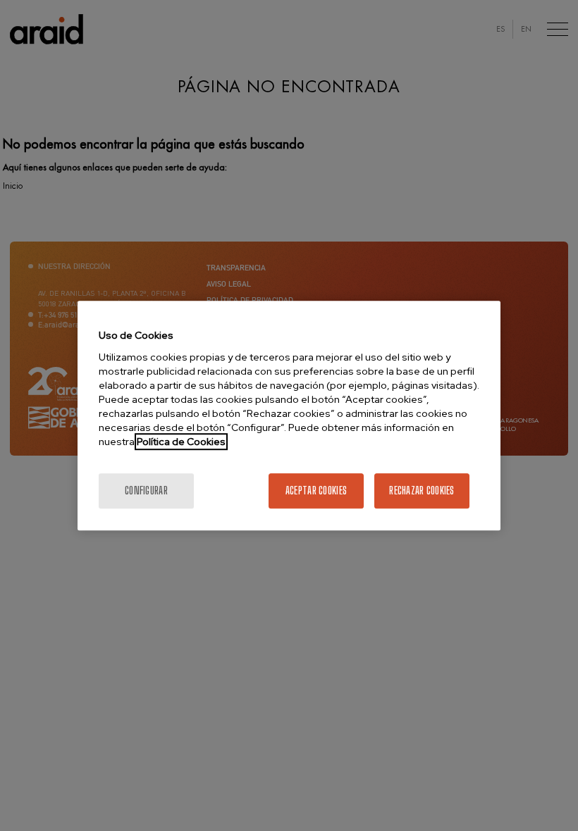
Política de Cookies (181, 441)
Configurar (146, 490)
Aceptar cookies (316, 490)
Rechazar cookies (421, 490)
